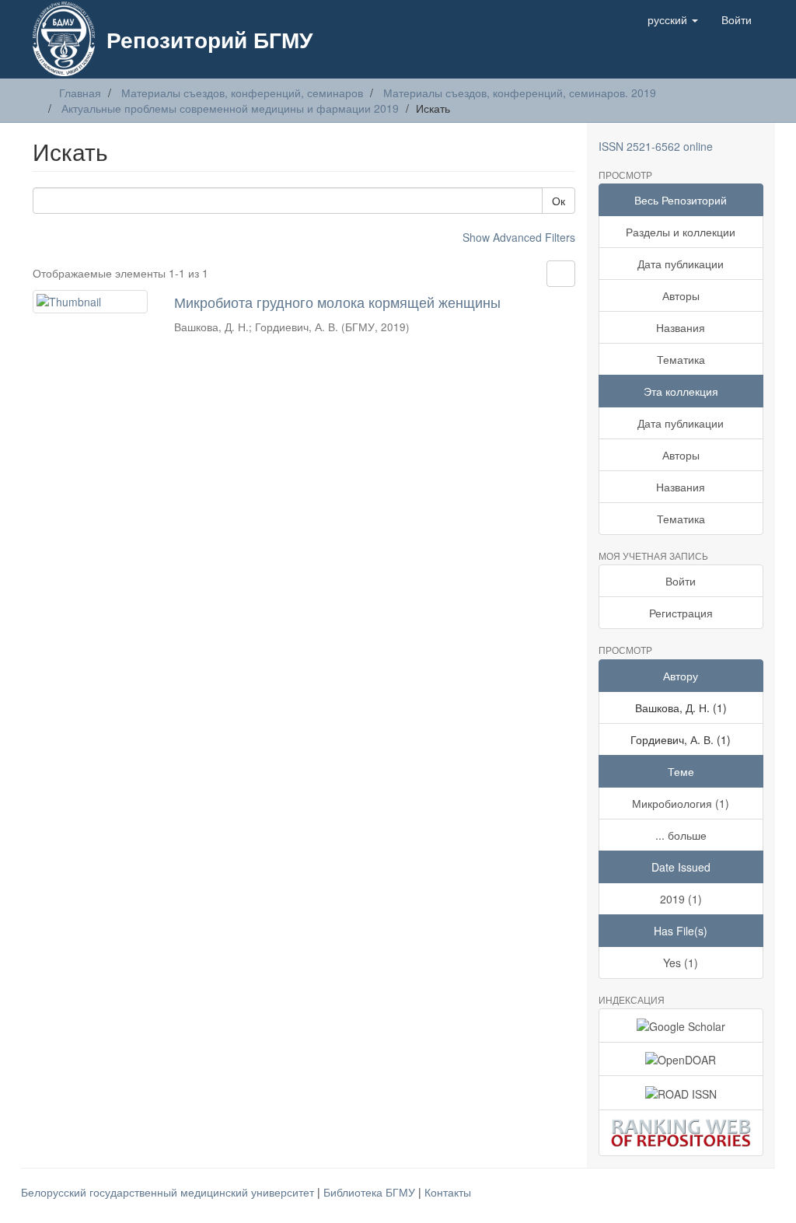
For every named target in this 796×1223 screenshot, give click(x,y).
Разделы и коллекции (680, 231)
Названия (680, 327)
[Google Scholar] (681, 1025)
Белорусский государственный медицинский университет (169, 1192)
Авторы (681, 295)
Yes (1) (680, 962)
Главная (80, 92)
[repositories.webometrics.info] (681, 1133)
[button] (673, 19)
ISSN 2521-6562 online (656, 146)
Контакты (447, 1192)
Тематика (681, 359)
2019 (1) (681, 899)
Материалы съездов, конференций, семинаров (242, 92)
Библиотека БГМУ (370, 1192)
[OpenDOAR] (681, 1059)
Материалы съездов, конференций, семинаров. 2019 (519, 92)
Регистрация (681, 612)
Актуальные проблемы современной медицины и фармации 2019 (230, 108)
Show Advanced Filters (519, 237)
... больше (681, 835)
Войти (680, 581)
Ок (558, 200)
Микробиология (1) (680, 803)
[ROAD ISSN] (681, 1092)
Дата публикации (680, 263)
